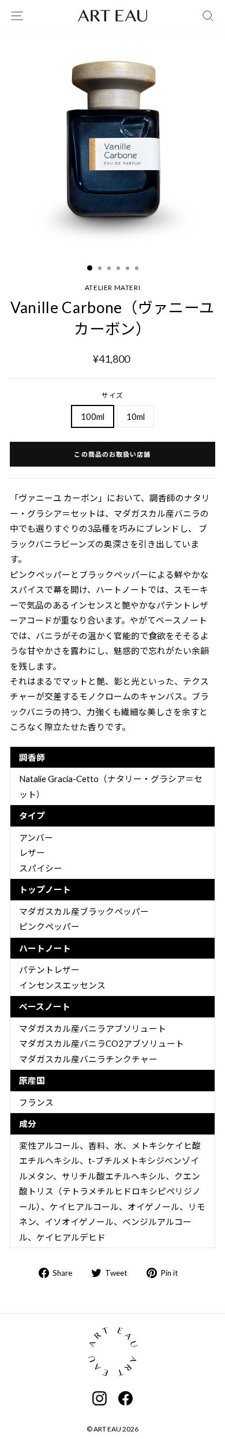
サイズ (112, 395)
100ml (92, 416)
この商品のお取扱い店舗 (112, 454)
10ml (135, 416)
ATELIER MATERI (112, 287)
